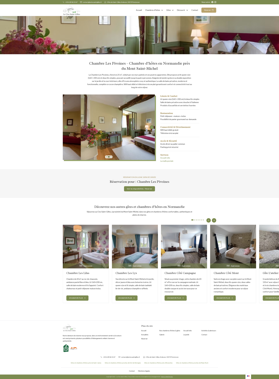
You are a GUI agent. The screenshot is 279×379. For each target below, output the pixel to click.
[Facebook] (212, 2)
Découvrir (181, 10)
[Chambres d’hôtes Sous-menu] (162, 10)
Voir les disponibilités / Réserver (139, 189)
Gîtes (168, 10)
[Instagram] (215, 2)
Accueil (139, 10)
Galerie (161, 335)
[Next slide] (214, 220)
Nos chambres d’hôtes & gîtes (169, 331)
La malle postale (166, 161)
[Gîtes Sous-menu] (173, 10)
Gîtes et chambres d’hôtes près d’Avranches (158, 363)
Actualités (144, 335)
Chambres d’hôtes (152, 10)
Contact (194, 10)
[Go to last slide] (208, 220)
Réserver (207, 10)
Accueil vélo (165, 158)
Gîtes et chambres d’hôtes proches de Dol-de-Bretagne (123, 363)
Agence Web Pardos (167, 376)
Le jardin (186, 335)
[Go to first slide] (152, 127)
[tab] (106, 156)
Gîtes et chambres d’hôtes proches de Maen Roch (192, 363)
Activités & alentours (208, 331)
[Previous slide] (66, 127)
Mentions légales (144, 371)
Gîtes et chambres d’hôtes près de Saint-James (86, 363)
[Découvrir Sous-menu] (187, 10)
